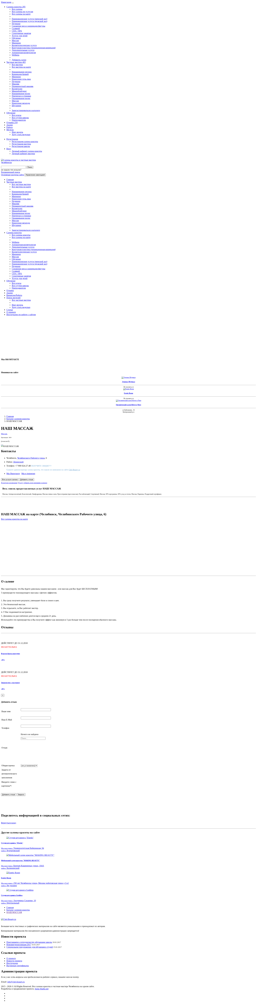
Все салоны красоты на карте (14, 519)
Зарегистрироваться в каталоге (26, 110)
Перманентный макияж (22, 86)
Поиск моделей (13, 298)
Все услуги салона (10, 480)
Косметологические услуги (24, 45)
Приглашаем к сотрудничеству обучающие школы (29, 942)
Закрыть (21, 795)
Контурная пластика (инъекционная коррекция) (34, 48)
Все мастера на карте (21, 67)
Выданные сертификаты (17, 965)
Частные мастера (16, 62)
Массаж (15, 40)
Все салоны (17, 9)
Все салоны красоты (21, 235)
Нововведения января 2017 (18, 944)
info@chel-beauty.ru (16, 982)
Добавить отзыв (26, 480)
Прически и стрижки (21, 96)
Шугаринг (16, 105)
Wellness (15, 55)
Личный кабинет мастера (23, 153)
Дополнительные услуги (23, 50)
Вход (8, 149)
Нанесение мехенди (21, 103)
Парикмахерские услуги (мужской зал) (29, 21)
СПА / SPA (17, 31)
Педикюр (16, 24)
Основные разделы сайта (12, 175)
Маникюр (16, 43)
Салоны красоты (15, 7)
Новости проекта (14, 961)
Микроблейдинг (19, 91)
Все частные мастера (21, 184)
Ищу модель (17, 132)
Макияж (15, 84)
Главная (10, 179)
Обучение (16, 38)
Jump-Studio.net (41, 989)
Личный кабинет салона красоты (27, 151)
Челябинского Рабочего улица (31, 458)
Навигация (6, 2)
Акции (9, 125)
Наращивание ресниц (22, 72)
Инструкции (12, 963)
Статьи (9, 310)
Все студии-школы (20, 118)
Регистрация (12, 139)
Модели (10, 130)
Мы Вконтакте (13, 473)
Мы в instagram (28, 473)
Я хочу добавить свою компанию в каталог (32, 483)
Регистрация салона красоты (25, 141)
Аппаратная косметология (24, 52)
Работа (9, 127)
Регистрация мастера (21, 144)
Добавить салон (19, 60)
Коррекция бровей (20, 74)
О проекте (11, 312)
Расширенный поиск (10, 172)
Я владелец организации (9, 483)
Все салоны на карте (21, 14)
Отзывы (12, 122)
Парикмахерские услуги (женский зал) (29, 19)
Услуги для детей (19, 36)
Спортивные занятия (21, 33)
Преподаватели (19, 120)
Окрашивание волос (21, 98)
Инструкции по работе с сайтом (21, 314)
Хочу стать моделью (21, 134)
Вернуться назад (8, 823)
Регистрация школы (21, 146)
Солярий (16, 28)
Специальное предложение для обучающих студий (29, 947)
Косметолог (17, 89)
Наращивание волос (21, 93)
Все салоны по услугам (22, 11)
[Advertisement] (81, 336)
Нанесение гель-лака (21, 79)
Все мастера (17, 64)
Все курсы (16, 115)
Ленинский (18, 462)
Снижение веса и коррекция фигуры (28, 26)
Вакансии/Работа (14, 295)
